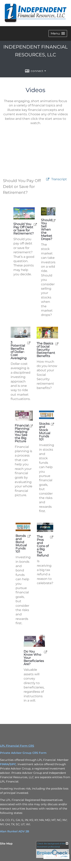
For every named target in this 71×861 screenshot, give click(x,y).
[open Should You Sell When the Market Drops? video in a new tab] (53, 220)
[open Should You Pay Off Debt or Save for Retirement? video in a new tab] (35, 224)
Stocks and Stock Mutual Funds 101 (44, 431)
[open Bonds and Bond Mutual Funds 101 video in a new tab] (29, 536)
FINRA (4, 764)
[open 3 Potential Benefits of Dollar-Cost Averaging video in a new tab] (28, 343)
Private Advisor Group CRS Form (23, 753)
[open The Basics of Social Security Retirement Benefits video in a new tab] (56, 344)
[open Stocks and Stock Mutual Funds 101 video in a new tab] (52, 424)
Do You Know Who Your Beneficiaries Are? (34, 658)
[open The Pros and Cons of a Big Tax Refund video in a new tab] (51, 537)
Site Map (6, 843)
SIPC (13, 764)
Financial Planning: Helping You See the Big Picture (22, 433)
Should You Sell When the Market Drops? (46, 230)
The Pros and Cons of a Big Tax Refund (43, 546)
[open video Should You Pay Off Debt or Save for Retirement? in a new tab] (47, 179)
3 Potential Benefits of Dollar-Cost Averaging (19, 350)
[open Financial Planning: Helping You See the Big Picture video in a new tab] (31, 426)
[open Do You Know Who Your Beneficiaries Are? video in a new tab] (45, 652)
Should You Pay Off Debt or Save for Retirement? (23, 228)
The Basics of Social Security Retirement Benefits (46, 350)
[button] (58, 33)
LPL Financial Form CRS (17, 746)
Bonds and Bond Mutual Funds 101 (21, 543)
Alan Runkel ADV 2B (14, 831)
